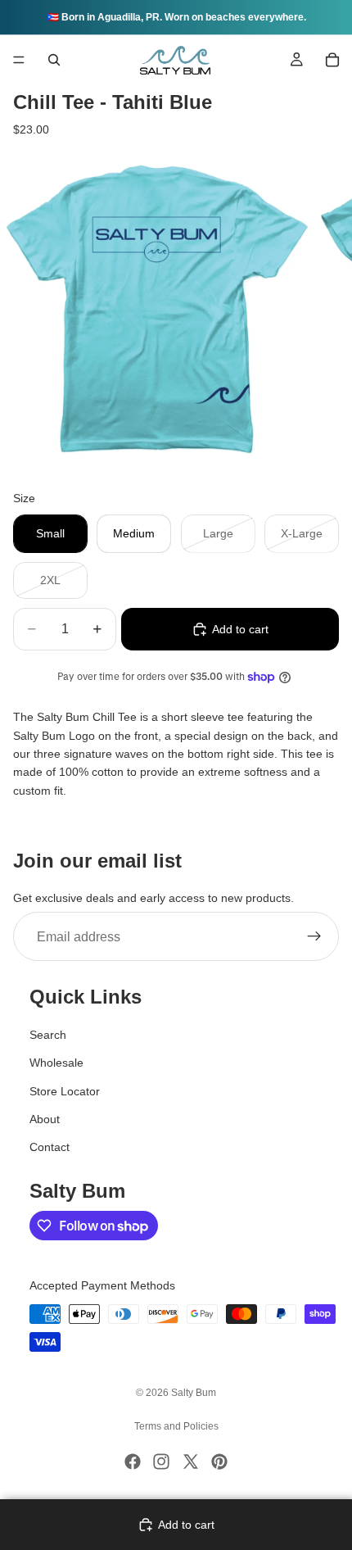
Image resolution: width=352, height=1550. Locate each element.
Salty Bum (193, 1392)
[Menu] (19, 60)
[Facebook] (132, 1461)
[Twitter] (191, 1461)
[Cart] (332, 60)
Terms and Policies (176, 1426)
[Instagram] (161, 1461)
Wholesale (56, 1062)
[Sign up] (314, 937)
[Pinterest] (219, 1461)
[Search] (54, 60)
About (44, 1119)
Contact (49, 1146)
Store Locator (64, 1091)
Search (47, 1034)
